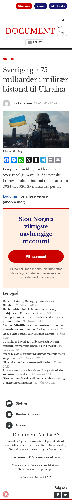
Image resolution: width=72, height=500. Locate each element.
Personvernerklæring (48, 457)
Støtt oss (22, 403)
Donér (40, 6)
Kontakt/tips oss (28, 414)
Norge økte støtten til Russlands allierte (28, 333)
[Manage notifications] (6, 494)
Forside (11, 441)
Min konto (58, 6)
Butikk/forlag (57, 445)
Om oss (21, 425)
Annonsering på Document (45, 449)
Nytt (21, 441)
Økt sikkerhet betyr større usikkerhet (27, 362)
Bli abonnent (36, 256)
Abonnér (24, 6)
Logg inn (10, 196)
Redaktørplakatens (29, 469)
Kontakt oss (16, 449)
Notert (9, 59)
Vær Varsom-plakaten (44, 465)
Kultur (41, 445)
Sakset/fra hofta (15, 445)
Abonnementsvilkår (23, 457)
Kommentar (35, 441)
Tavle (31, 445)
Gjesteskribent (54, 441)
